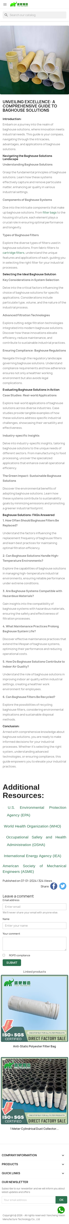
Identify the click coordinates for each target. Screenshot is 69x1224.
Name (6, 919)
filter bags (50, 212)
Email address (11, 900)
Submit (11, 963)
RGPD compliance (19, 955)
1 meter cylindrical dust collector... (34, 1129)
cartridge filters (13, 253)
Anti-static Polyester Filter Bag (34, 1046)
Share (53, 886)
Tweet (62, 886)
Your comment (11, 933)
